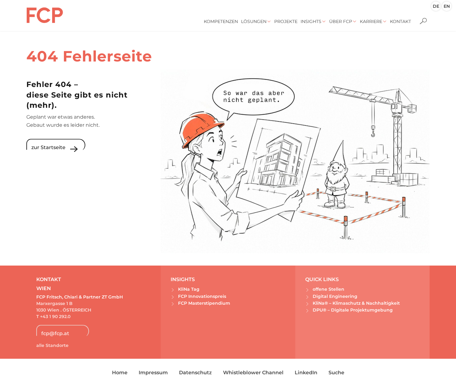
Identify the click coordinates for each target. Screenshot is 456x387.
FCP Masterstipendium (204, 303)
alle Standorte (52, 345)
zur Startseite (48, 147)
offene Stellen (328, 289)
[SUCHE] (421, 17)
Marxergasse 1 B (54, 303)
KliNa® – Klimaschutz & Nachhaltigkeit (356, 303)
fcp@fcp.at (55, 333)
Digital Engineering (335, 296)
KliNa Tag (188, 289)
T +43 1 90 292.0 (54, 316)
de (436, 6)
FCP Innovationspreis (202, 296)
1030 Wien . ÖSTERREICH (63, 310)
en (447, 6)
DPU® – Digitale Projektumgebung (353, 310)
